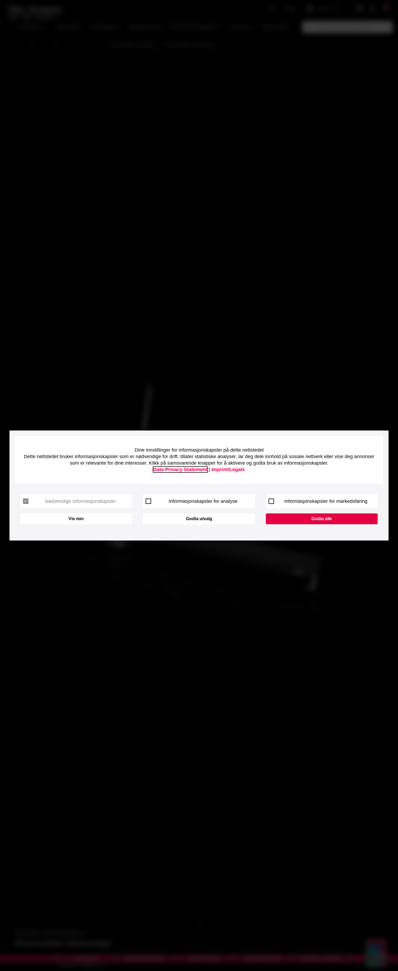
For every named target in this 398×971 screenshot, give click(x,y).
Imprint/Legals (228, 469)
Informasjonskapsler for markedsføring (325, 501)
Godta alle (321, 518)
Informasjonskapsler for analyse (203, 501)
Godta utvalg (199, 518)
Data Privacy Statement (180, 469)
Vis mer (76, 518)
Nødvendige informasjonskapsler (80, 501)
